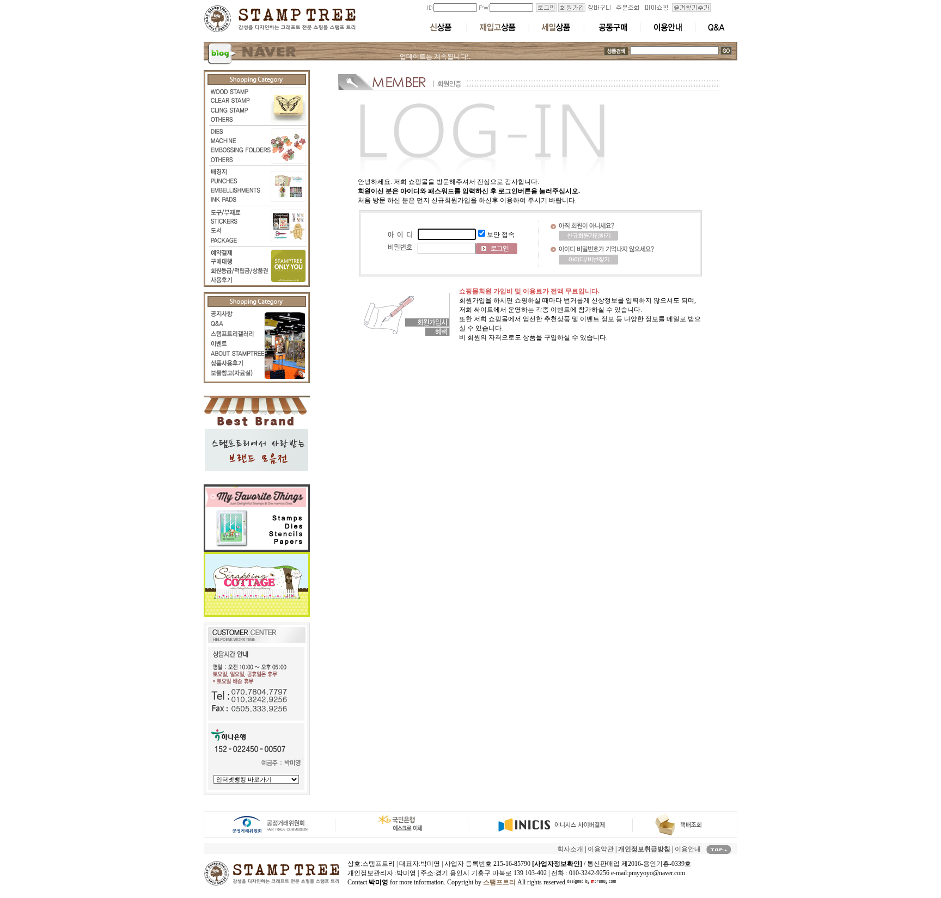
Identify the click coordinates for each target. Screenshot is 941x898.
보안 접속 (501, 234)
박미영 (406, 873)
